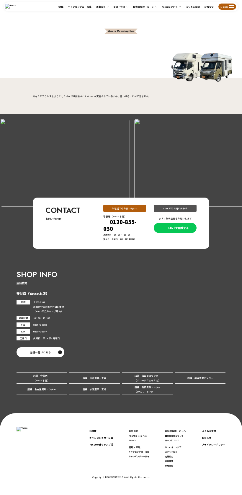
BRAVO (132, 440)
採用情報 (169, 465)
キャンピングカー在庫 (79, 6)
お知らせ (209, 6)
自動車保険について (174, 435)
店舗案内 (169, 456)
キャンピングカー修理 (139, 456)
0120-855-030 (120, 225)
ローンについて (172, 440)
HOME (60, 6)
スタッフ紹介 (171, 451)
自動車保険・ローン (143, 6)
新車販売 (101, 6)
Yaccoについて (170, 6)
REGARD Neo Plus (138, 435)
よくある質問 (193, 6)
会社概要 (169, 460)
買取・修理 (119, 6)
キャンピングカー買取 (139, 451)
